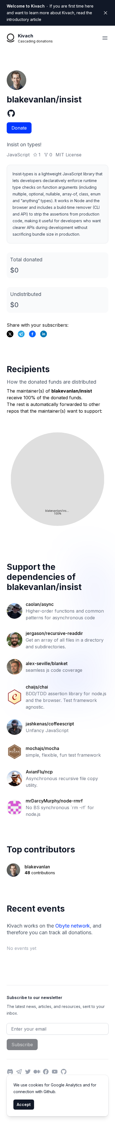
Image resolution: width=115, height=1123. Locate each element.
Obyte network (72, 926)
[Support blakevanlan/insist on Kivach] (32, 334)
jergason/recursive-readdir (54, 633)
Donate (19, 128)
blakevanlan (37, 866)
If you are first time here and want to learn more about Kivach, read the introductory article (50, 13)
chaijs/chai (37, 687)
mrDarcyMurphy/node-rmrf (54, 801)
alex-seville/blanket (47, 663)
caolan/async (40, 604)
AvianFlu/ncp (39, 772)
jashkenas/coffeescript (50, 724)
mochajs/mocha (42, 748)
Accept (24, 1104)
